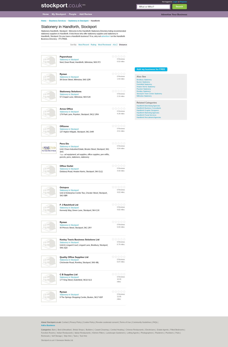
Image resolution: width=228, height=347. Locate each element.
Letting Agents (133, 333)
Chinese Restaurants (135, 330)
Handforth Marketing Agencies (148, 113)
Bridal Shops (78, 330)
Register (183, 2)
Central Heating (117, 330)
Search (179, 6)
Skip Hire (68, 336)
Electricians (150, 330)
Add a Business (48, 325)
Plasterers (159, 333)
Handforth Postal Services (146, 115)
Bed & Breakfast (65, 330)
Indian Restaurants (65, 333)
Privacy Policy (76, 322)
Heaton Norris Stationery (146, 87)
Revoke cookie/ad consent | (108, 322)
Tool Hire (83, 336)
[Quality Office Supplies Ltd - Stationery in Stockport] (49, 267)
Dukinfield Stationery (144, 84)
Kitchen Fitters (98, 333)
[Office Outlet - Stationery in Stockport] (49, 176)
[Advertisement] (161, 42)
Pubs (177, 333)
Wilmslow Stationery (144, 96)
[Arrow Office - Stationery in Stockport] (49, 118)
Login (175, 2)
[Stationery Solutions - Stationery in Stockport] (49, 101)
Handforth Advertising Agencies (148, 106)
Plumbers (169, 333)
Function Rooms (48, 333)
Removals (45, 336)
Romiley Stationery (144, 91)
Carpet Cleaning (102, 330)
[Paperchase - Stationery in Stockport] (49, 66)
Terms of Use (125, 322)
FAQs (155, 322)
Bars (54, 330)
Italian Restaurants (83, 333)
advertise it (105, 36)
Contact (65, 322)
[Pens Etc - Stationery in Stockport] (49, 153)
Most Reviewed (104, 45)
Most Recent (83, 45)
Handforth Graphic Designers (148, 110)
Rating (93, 45)
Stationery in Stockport (69, 60)
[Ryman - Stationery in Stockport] (49, 84)
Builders (89, 330)
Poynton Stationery (144, 89)
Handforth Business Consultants (149, 108)
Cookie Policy (89, 322)
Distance (123, 45)
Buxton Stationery (143, 82)
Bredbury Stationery (144, 80)
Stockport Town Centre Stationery (149, 94)
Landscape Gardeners (115, 333)
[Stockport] (63, 7)
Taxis (75, 336)
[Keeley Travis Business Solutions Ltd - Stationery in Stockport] (49, 249)
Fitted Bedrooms (177, 330)
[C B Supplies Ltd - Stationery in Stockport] (49, 284)
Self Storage (56, 336)
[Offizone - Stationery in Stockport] (49, 136)
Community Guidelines (141, 322)
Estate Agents (163, 330)
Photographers (147, 333)
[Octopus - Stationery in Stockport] (49, 197)
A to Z (115, 45)
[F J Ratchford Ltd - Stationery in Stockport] (49, 214)
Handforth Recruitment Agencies (149, 117)
